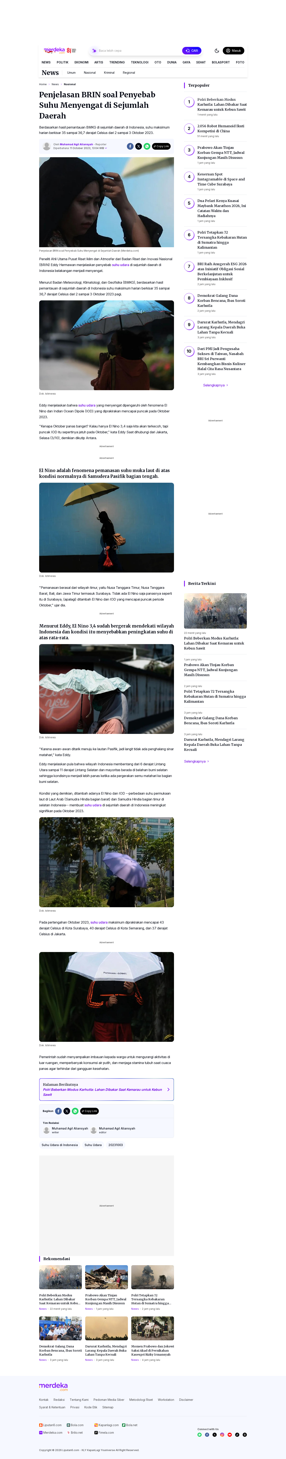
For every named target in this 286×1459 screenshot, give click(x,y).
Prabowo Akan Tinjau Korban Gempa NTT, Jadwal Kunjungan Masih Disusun (105, 1299)
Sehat (201, 62)
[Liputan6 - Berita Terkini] (53, 1387)
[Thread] (245, 1435)
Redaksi (59, 1399)
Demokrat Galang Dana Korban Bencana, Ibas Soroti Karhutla (60, 1350)
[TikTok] (237, 1435)
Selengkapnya (214, 385)
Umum (71, 72)
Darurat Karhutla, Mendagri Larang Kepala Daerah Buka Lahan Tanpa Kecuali (106, 1350)
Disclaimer (186, 1399)
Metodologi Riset (141, 1399)
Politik (62, 62)
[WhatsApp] (199, 1435)
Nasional (90, 72)
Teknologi (139, 62)
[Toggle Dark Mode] (217, 50)
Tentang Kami (79, 1399)
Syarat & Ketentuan (52, 1407)
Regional (129, 72)
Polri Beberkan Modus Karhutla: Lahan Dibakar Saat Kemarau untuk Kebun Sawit (59, 1299)
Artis (98, 62)
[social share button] (130, 146)
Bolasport (221, 62)
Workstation (166, 1399)
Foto (240, 62)
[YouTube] (230, 1435)
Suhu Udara (93, 1145)
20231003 (115, 1145)
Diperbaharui (78, 148)
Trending (117, 62)
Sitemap (107, 1407)
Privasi (74, 1407)
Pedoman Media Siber (109, 1399)
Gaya (186, 62)
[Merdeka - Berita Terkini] (60, 50)
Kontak (44, 1399)
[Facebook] (207, 1435)
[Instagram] (222, 1435)
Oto (158, 62)
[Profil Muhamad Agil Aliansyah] (47, 146)
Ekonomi (82, 62)
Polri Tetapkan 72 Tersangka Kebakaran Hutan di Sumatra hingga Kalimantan (150, 1299)
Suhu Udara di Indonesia (60, 1145)
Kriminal (109, 72)
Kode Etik (90, 1407)
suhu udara (120, 265)
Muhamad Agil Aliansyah (77, 144)
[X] (215, 1435)
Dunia (171, 62)
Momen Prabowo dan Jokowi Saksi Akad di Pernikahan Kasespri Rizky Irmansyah (152, 1350)
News (46, 62)
